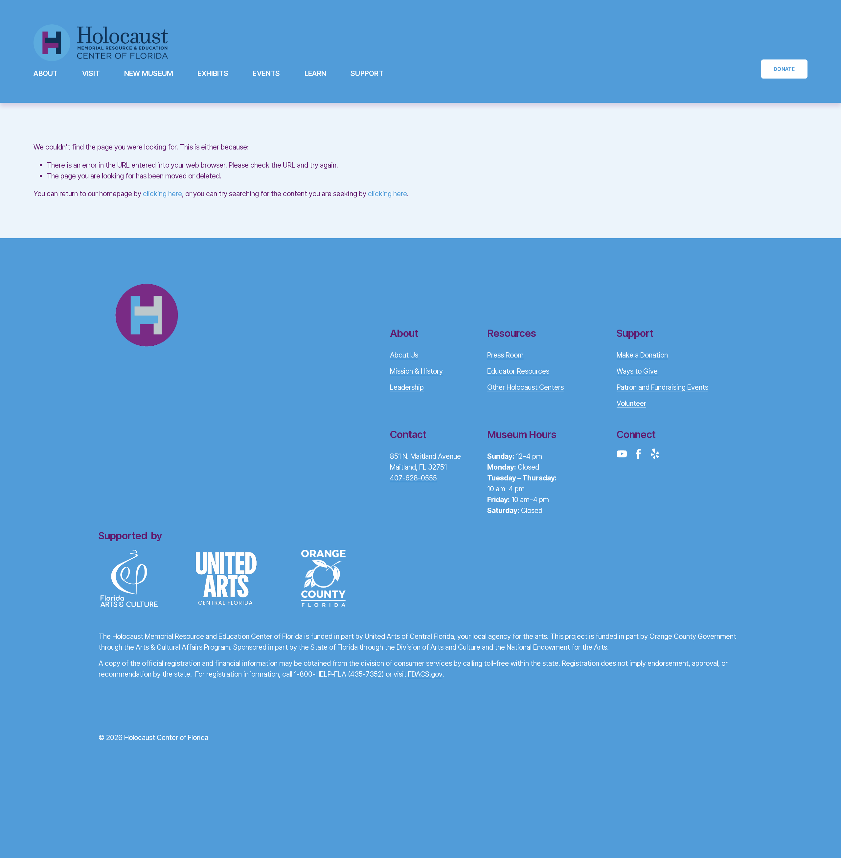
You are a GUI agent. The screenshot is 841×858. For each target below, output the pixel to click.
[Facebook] (638, 454)
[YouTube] (622, 454)
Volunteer (631, 403)
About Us (404, 355)
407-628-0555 (413, 478)
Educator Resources (518, 371)
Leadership (407, 387)
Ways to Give (637, 371)
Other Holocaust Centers (525, 387)
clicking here (162, 193)
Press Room (505, 355)
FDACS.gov (425, 674)
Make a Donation (642, 355)
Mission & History (416, 371)
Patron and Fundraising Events (662, 387)
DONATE (784, 69)
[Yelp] (654, 454)
